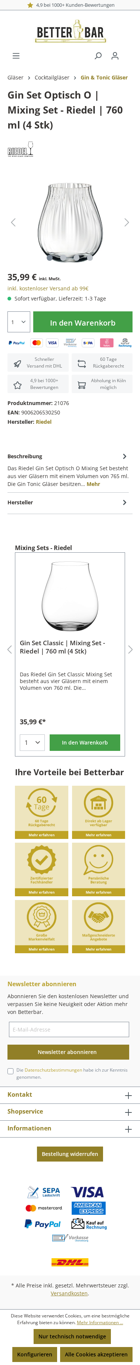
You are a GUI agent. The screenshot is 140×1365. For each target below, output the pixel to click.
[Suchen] (97, 56)
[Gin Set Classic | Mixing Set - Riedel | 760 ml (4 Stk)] (70, 595)
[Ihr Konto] (115, 56)
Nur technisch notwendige (72, 1336)
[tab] (68, 469)
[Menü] (16, 56)
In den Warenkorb (82, 323)
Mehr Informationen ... (100, 1322)
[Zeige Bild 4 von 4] (90, 258)
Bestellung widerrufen (70, 1153)
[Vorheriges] (13, 222)
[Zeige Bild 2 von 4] (63, 258)
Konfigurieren (34, 1354)
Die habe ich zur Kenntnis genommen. (72, 1073)
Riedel (44, 421)
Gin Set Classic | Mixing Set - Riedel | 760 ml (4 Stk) (62, 647)
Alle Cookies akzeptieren (96, 1354)
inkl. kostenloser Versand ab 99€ (47, 288)
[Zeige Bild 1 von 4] (50, 258)
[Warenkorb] (128, 53)
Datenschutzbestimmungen (53, 1070)
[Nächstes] (127, 222)
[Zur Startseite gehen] (70, 31)
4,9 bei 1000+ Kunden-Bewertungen (74, 4)
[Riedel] (20, 148)
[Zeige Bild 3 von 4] (77, 258)
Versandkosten (69, 1293)
